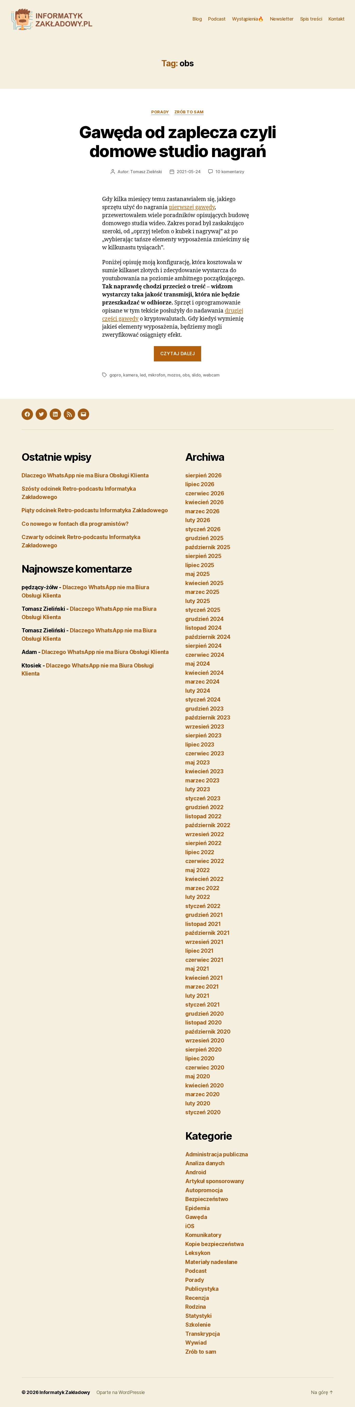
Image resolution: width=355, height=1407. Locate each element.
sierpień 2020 (203, 1049)
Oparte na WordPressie (120, 1392)
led (143, 375)
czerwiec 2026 (204, 493)
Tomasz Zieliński (146, 171)
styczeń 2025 (202, 610)
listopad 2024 (203, 628)
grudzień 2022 (204, 807)
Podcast (217, 19)
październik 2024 (208, 637)
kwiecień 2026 (204, 502)
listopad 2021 (203, 924)
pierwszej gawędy (192, 207)
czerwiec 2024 (204, 655)
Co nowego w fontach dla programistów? (75, 524)
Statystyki (198, 1316)
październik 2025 (207, 547)
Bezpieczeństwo (206, 1199)
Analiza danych (205, 1163)
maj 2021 (197, 968)
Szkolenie (198, 1324)
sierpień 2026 (203, 475)
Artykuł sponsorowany (214, 1181)
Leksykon (197, 1253)
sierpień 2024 (203, 646)
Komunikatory (203, 1235)
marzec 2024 (202, 681)
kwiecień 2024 (204, 673)
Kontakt (336, 19)
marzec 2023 (202, 780)
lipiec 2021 (199, 951)
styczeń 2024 (203, 699)
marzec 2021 (202, 986)
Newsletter (282, 19)
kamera (130, 375)
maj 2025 (197, 574)
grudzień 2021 (204, 915)
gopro (115, 375)
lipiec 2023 (199, 744)
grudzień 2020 (204, 1013)
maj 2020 (197, 1076)
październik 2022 (207, 825)
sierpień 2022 (203, 843)
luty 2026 (197, 520)
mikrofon (156, 375)
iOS (189, 1226)
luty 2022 (197, 897)
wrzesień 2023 (204, 726)
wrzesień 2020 (204, 1040)
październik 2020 (208, 1031)
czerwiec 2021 (204, 960)
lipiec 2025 (199, 565)
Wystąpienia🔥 (248, 19)
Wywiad (196, 1342)
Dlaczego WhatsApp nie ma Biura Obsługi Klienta (85, 475)
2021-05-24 (188, 171)
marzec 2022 (202, 888)
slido (196, 375)
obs (185, 375)
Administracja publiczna (216, 1154)
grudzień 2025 (204, 538)
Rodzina (195, 1307)
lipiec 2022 (199, 852)
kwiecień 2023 (204, 771)
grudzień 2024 (204, 619)
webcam (211, 375)
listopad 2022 (203, 816)
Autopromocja (204, 1190)
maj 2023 (197, 762)
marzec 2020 (202, 1094)
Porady (160, 112)
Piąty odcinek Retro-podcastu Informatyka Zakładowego (95, 510)
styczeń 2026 (203, 529)
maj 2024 (197, 663)
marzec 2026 (202, 511)
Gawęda (196, 1217)
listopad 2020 (203, 1022)
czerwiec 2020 (204, 1067)
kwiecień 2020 (204, 1085)
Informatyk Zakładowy (65, 1392)
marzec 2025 (202, 592)
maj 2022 (197, 870)
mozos (173, 375)
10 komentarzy (229, 171)
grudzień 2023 (204, 708)
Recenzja (197, 1298)
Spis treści (311, 19)
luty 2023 (197, 789)
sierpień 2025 (203, 556)
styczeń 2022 (202, 906)
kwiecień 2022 (204, 879)
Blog (197, 19)
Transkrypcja (202, 1334)
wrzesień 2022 (204, 834)
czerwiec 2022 (204, 861)
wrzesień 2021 (204, 942)
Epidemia (197, 1208)
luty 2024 (197, 691)
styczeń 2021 (202, 1004)
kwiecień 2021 (204, 978)
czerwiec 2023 (204, 753)
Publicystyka (202, 1289)
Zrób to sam (189, 112)
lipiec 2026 (199, 484)
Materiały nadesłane (211, 1262)
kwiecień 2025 (204, 583)
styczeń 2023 (202, 798)
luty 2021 (197, 996)
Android (195, 1172)
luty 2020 (197, 1103)
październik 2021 (207, 933)
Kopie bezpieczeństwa (214, 1244)
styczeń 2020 (203, 1112)
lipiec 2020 (199, 1058)
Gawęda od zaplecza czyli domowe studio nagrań (177, 141)
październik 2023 (207, 717)
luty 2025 (197, 601)
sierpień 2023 (203, 735)
